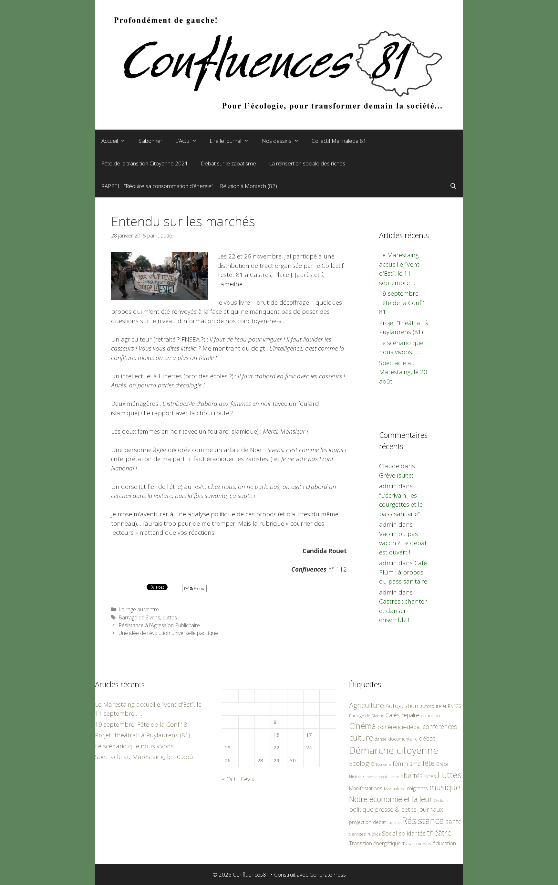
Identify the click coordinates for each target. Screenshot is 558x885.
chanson (430, 715)
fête (428, 763)
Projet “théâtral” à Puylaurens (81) (142, 735)
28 (260, 760)
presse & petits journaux (409, 809)
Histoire (356, 776)
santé (453, 821)
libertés (411, 775)
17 (309, 735)
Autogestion (402, 705)
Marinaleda (395, 789)
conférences (440, 726)
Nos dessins (276, 140)
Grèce (442, 764)
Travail (408, 844)
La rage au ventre (139, 609)
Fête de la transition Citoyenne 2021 (144, 163)
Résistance (423, 821)
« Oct (229, 779)
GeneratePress (327, 874)
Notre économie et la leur (390, 799)
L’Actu (182, 140)
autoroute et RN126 (440, 706)
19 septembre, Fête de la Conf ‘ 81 (401, 302)
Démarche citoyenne (393, 750)
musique (444, 787)
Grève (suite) (396, 475)
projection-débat (367, 822)
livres (430, 776)
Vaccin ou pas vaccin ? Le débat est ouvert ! (403, 543)
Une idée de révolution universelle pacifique (168, 633)
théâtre (439, 832)
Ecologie (361, 763)
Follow (198, 588)
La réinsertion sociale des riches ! (308, 163)
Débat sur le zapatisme (228, 163)
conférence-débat (399, 727)
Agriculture (366, 705)
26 (228, 760)
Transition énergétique (375, 843)
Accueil (109, 140)
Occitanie (441, 800)
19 (228, 747)
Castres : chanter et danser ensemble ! (403, 610)
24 (309, 747)
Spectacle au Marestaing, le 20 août (403, 372)
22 (276, 747)
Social (389, 833)
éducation (444, 843)
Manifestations (365, 788)
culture (361, 737)
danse (381, 739)
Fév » (247, 779)
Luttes (169, 617)
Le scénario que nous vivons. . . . (138, 746)
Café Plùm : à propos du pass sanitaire (403, 572)
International (376, 776)
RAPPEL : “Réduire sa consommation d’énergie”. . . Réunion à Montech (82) (189, 186)
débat (427, 738)
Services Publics (364, 834)
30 (293, 760)
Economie (383, 764)
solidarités (412, 833)
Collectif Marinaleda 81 (339, 140)
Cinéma (362, 725)
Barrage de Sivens (139, 617)
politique (361, 809)
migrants (417, 788)
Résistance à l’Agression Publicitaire (159, 625)
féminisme (407, 763)
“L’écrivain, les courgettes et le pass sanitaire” (401, 504)
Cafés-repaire (402, 715)
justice (393, 776)
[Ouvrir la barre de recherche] (453, 186)
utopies (423, 844)
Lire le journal (225, 140)
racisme (394, 822)
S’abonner (150, 140)
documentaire (403, 739)
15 (276, 735)
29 (276, 760)
